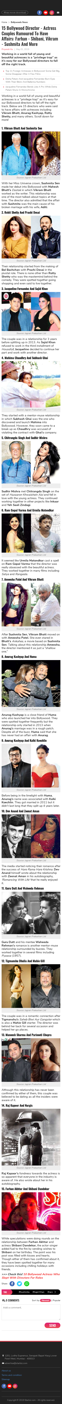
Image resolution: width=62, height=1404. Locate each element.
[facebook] (39, 12)
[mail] (58, 12)
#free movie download (15, 12)
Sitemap (6, 1379)
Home (4, 22)
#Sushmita (24, 1292)
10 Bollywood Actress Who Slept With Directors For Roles (31, 1276)
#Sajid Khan (38, 1292)
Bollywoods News (19, 22)
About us (6, 1370)
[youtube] (45, 12)
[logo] (10, 1347)
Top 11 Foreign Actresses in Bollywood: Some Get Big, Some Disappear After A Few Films (33, 72)
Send (52, 1325)
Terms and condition (12, 1375)
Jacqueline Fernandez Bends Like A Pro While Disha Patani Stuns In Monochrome (31, 88)
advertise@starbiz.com (16, 1363)
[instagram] (51, 12)
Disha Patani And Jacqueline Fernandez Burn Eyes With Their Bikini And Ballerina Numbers (30, 80)
